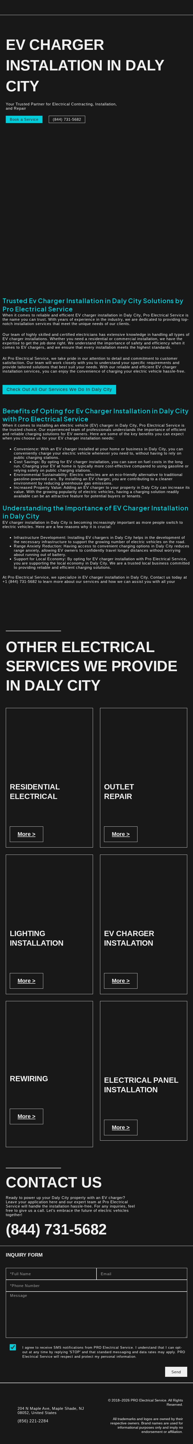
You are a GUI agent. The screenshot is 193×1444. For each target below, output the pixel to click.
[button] (186, 8)
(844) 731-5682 (56, 1229)
